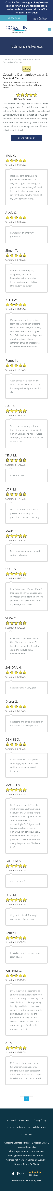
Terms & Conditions (16, 1127)
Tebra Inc (26, 1120)
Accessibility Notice (37, 1127)
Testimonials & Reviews (12, 62)
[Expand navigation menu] (49, 29)
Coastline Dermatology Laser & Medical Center (22, 59)
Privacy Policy (39, 1120)
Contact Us (26, 1134)
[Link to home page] (23, 29)
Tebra (38, 1180)
